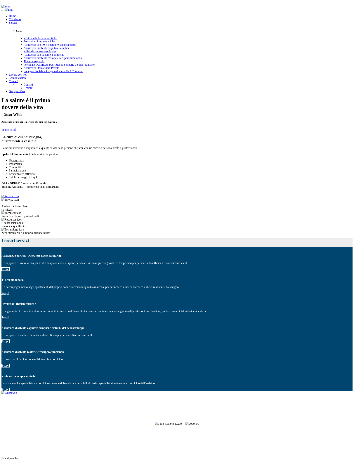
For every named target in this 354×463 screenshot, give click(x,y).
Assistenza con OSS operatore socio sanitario (50, 44)
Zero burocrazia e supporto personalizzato (25, 232)
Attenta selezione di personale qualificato (13, 224)
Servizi (13, 22)
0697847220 (8, 439)
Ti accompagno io (34, 61)
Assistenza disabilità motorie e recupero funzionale (53, 58)
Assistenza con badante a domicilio (44, 54)
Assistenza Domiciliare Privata (41, 68)
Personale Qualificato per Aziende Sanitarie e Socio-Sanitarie (59, 64)
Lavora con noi (18, 74)
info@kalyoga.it (10, 445)
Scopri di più (8, 129)
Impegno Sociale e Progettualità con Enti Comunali (53, 71)
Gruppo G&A (17, 91)
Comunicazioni (18, 77)
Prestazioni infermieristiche (39, 41)
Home (12, 16)
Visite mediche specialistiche (40, 38)
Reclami (28, 87)
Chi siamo (15, 19)
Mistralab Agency (29, 458)
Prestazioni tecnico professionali (20, 216)
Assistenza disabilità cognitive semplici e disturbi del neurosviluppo (46, 49)
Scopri (5, 269)
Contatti (13, 81)
